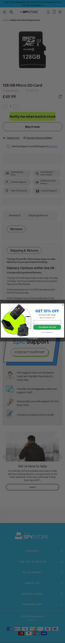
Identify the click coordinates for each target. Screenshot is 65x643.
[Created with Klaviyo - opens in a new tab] (32, 338)
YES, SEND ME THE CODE (47, 327)
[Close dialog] (62, 305)
